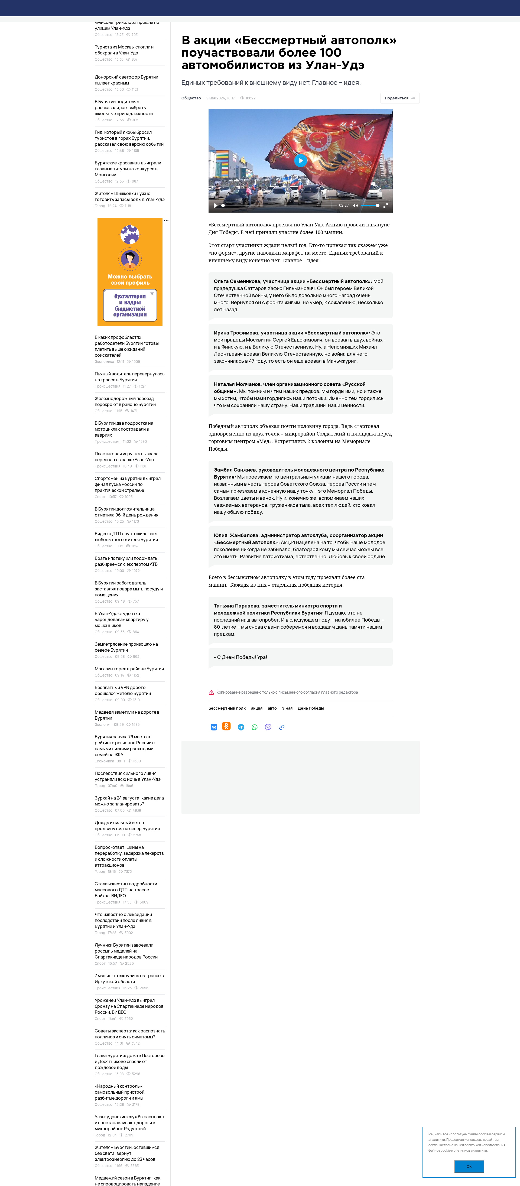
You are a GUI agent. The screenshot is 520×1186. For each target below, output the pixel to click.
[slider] (279, 205)
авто (272, 708)
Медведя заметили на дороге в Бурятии (127, 715)
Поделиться (396, 97)
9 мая (287, 708)
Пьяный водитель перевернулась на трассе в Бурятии (130, 377)
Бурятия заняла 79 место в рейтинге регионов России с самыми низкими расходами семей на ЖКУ (125, 746)
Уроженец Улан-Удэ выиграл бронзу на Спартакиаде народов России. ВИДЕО (129, 1006)
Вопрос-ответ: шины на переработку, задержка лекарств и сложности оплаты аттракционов (129, 856)
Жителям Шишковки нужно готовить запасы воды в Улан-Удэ (130, 196)
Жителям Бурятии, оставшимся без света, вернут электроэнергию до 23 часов (127, 1153)
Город (100, 206)
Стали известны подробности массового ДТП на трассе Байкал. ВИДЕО (126, 890)
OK (469, 1167)
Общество (191, 98)
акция (256, 708)
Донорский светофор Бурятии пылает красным (126, 80)
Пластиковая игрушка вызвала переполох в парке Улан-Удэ (126, 457)
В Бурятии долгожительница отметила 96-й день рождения (126, 512)
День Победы (311, 708)
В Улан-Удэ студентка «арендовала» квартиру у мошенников (122, 619)
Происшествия (107, 386)
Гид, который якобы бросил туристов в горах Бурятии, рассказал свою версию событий (129, 138)
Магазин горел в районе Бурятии (129, 669)
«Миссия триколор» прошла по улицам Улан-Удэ (127, 25)
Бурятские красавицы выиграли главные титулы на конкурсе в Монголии (128, 169)
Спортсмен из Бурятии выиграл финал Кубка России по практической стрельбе (128, 484)
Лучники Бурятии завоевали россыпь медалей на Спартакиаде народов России (126, 951)
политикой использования (484, 1145)
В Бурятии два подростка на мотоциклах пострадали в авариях (124, 429)
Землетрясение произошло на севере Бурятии (126, 647)
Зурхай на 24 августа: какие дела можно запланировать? (129, 801)
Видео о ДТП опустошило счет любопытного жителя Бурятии (126, 536)
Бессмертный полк (227, 708)
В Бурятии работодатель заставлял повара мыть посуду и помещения (129, 589)
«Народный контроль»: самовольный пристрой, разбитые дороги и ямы (120, 1092)
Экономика (104, 361)
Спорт (100, 497)
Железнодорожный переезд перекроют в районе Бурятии (125, 401)
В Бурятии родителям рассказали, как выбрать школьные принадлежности (124, 107)
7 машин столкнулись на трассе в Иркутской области (129, 978)
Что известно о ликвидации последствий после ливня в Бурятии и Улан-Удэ (123, 920)
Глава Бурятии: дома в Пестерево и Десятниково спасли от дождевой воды (130, 1061)
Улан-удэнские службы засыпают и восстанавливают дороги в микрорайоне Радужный (130, 1123)
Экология (103, 724)
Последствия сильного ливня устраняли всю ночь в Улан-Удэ (128, 776)
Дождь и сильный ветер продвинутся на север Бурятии (127, 825)
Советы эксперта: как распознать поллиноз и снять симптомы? (130, 1034)
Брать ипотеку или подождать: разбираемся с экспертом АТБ (127, 561)
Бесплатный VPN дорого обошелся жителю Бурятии (123, 690)
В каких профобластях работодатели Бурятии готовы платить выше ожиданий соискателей (127, 346)
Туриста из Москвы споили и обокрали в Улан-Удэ (124, 50)
